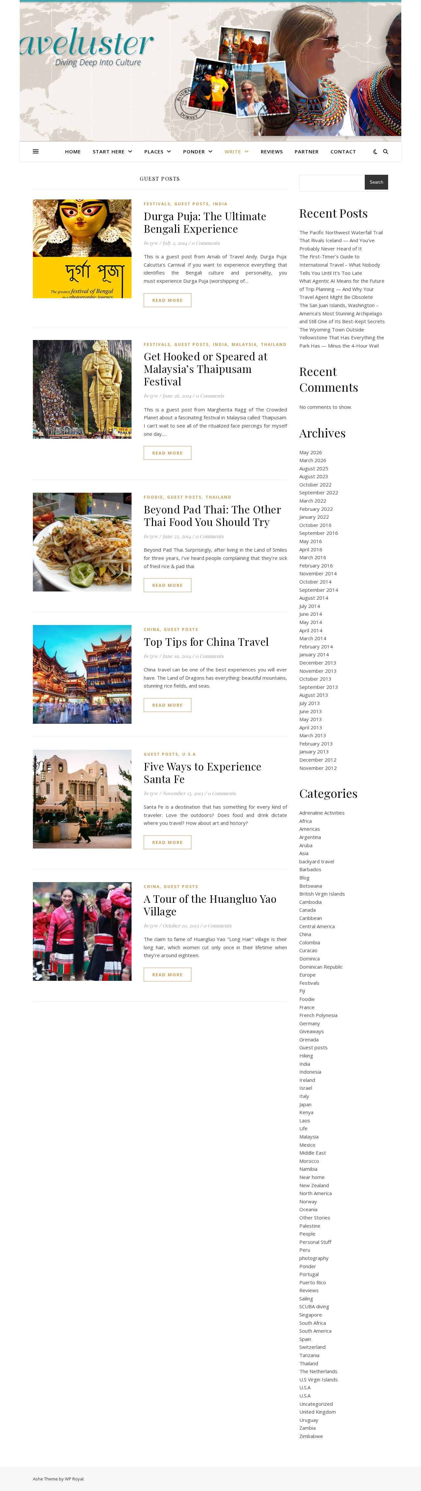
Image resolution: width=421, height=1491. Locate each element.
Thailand (274, 344)
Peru (304, 1249)
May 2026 (310, 452)
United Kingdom (317, 1411)
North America (315, 1193)
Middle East (312, 1152)
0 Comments (205, 243)
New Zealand (314, 1185)
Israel (305, 1088)
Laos (304, 1120)
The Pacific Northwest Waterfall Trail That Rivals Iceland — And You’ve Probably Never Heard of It (341, 240)
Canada (307, 909)
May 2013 (310, 719)
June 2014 (310, 614)
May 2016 (310, 541)
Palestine (309, 1225)
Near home (312, 1177)
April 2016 (310, 549)
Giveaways (311, 1031)
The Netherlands (318, 1371)
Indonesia (310, 1071)
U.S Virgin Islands (318, 1379)
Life (303, 1128)
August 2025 (313, 468)
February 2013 (316, 743)
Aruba (305, 845)
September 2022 (318, 492)
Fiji (302, 990)
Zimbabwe (311, 1436)
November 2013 (318, 670)
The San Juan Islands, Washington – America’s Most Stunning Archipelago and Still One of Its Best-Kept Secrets (342, 313)
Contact (343, 151)
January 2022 (314, 516)
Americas (309, 828)
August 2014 (313, 597)
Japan (305, 1104)
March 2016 (312, 557)
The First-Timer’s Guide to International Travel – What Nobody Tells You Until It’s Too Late (339, 264)
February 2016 (316, 565)
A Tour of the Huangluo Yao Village (210, 904)
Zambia (307, 1428)
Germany (309, 1023)
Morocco (309, 1161)
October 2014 (315, 581)
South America (315, 1330)
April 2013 (310, 727)
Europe (307, 974)
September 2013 (318, 687)
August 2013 (313, 695)
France (306, 1007)
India (220, 204)
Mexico (307, 1144)
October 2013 (315, 678)
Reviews (272, 151)
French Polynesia (318, 1015)
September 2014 (318, 590)
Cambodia (310, 902)
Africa (305, 821)
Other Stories (314, 1217)
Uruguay (308, 1420)
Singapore (310, 1314)
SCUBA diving (314, 1306)
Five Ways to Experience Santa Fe (203, 772)
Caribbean (310, 918)
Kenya (306, 1112)
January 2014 (314, 654)
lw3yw (151, 243)
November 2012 (318, 768)
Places (153, 151)
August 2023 (313, 476)
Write (233, 151)
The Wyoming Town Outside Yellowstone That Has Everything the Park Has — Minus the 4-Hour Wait (341, 337)
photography (314, 1258)
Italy (304, 1096)
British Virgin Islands (322, 893)
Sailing (306, 1298)
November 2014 (318, 573)
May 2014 (310, 622)
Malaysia (244, 344)
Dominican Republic (321, 966)
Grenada (309, 1039)
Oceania (308, 1209)
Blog (304, 877)
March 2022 (312, 500)
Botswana (310, 885)
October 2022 (315, 484)
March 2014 (312, 638)
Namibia (308, 1168)
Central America (317, 926)
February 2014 (316, 646)
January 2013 (314, 751)
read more (167, 300)
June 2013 (310, 711)
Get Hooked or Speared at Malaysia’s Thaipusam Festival (205, 368)
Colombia (309, 942)
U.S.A (189, 754)
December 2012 (317, 759)
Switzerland (312, 1347)
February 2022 (316, 509)
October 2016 (315, 525)
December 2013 (317, 662)
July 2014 (309, 606)
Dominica (309, 958)
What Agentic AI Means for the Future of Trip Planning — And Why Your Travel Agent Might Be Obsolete (341, 288)
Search (376, 182)
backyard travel (316, 861)
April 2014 (310, 630)
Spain (305, 1339)
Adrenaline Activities (322, 812)
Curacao (308, 950)
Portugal (309, 1274)
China (152, 629)
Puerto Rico (312, 1282)
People (307, 1233)
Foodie (153, 497)
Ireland (307, 1080)
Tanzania (309, 1355)
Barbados (310, 869)
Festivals (157, 204)
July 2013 (309, 703)
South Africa (312, 1323)
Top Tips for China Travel (206, 641)
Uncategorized (316, 1403)
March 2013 (312, 735)
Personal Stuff (315, 1242)
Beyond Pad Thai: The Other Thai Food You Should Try (212, 515)
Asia (304, 853)
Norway (308, 1201)
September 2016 (318, 533)
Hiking (306, 1055)
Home (73, 151)
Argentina (310, 837)
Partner (307, 151)
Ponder (194, 151)
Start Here (109, 151)
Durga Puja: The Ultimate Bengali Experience (205, 222)
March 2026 (312, 460)
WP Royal (74, 1479)
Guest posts (191, 204)
